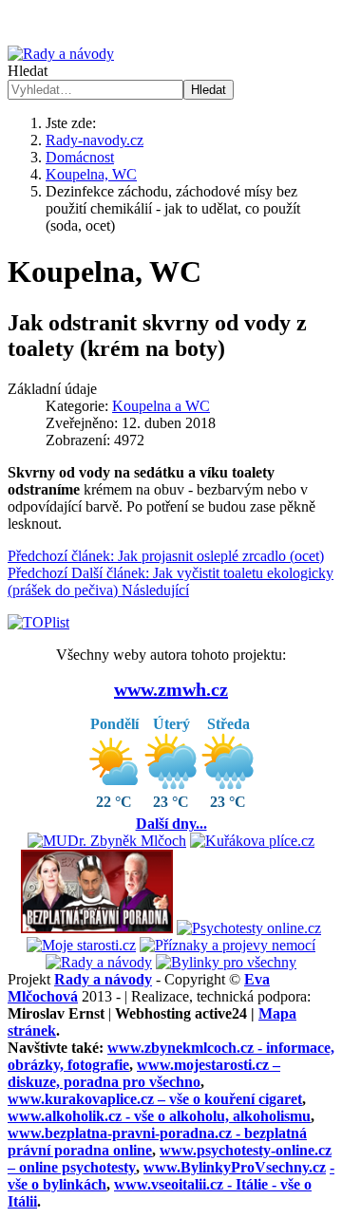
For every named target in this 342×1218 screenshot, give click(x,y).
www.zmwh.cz (171, 689)
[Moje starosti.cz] (81, 945)
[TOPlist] (38, 622)
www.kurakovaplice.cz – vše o (155, 1099)
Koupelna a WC (161, 406)
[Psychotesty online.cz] (249, 928)
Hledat (28, 71)
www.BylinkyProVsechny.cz (234, 1167)
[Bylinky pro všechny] (226, 962)
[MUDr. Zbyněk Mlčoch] (107, 841)
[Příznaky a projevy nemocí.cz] (227, 945)
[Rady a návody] (99, 962)
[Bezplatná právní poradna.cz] (97, 928)
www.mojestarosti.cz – (144, 1073)
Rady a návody (103, 979)
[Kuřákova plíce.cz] (252, 841)
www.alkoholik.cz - (159, 1116)
